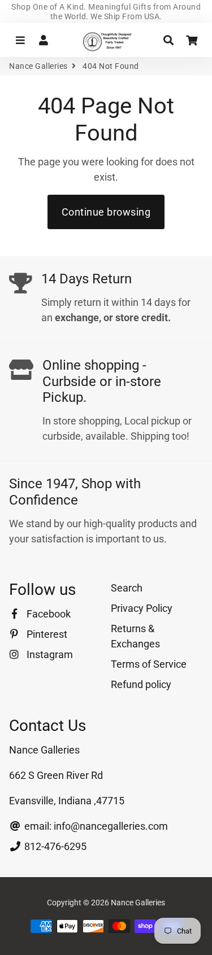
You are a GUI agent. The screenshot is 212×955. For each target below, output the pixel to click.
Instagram (48, 654)
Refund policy (141, 684)
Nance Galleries (38, 66)
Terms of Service (149, 664)
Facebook (47, 614)
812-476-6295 (54, 846)
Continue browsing (106, 212)
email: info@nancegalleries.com (95, 826)
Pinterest (45, 634)
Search (126, 588)
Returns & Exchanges (135, 636)
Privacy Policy (141, 608)
